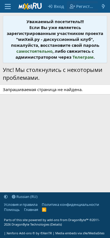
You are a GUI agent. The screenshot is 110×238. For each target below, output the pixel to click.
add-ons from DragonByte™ (68, 220)
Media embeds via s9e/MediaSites (79, 233)
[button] (6, 196)
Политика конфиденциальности (70, 204)
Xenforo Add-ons (29, 233)
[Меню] (7, 6)
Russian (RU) (27, 196)
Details (56, 224)
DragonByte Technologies (30, 224)
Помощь (12, 209)
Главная (31, 209)
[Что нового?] (103, 6)
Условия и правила (21, 204)
